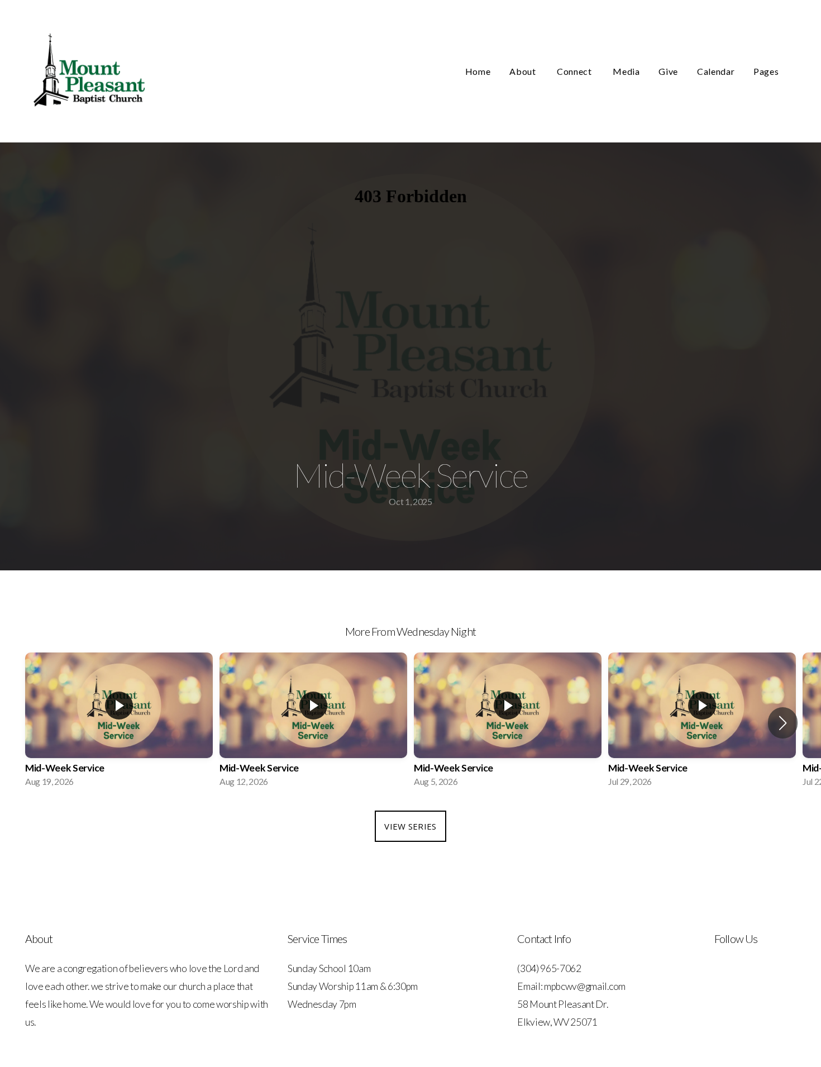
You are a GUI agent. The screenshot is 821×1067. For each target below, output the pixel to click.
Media (626, 71)
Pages (767, 71)
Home (478, 71)
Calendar (715, 71)
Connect (575, 71)
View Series (410, 826)
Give (668, 71)
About (523, 71)
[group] (119, 722)
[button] (782, 723)
